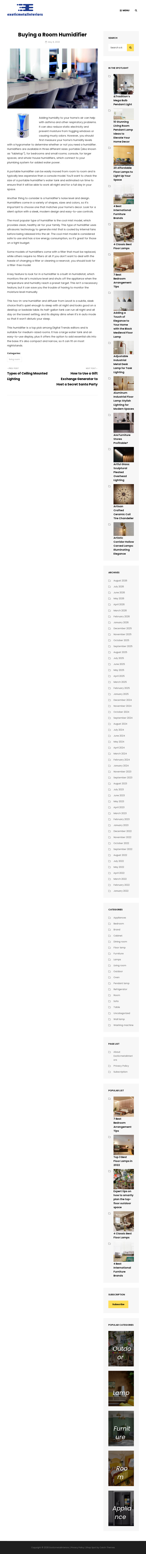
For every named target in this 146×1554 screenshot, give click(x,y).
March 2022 (120, 879)
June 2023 (119, 795)
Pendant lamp (121, 983)
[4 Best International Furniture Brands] (123, 194)
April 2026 (119, 604)
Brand (116, 929)
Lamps (117, 959)
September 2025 (122, 646)
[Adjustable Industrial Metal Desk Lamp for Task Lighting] (123, 347)
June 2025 (119, 664)
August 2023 (120, 783)
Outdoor (118, 971)
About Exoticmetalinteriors (123, 1056)
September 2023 (122, 777)
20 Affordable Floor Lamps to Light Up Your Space (123, 174)
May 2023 (118, 801)
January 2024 (121, 765)
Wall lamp (119, 1019)
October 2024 (121, 712)
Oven (116, 977)
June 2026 (119, 592)
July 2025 (118, 658)
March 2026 (120, 610)
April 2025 (119, 676)
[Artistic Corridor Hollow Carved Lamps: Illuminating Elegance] (123, 529)
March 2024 (120, 753)
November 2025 (122, 634)
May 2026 (118, 598)
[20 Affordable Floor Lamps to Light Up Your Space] (123, 156)
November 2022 (122, 837)
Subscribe (118, 1304)
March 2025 (120, 682)
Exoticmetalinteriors (59, 1547)
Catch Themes (107, 1547)
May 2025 (118, 670)
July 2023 (118, 789)
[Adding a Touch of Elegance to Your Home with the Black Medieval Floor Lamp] (123, 300)
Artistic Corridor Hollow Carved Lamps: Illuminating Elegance (123, 545)
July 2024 (118, 729)
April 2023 (118, 807)
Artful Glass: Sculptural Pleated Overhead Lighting (121, 472)
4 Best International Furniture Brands (122, 212)
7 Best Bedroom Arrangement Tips (122, 280)
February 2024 (121, 759)
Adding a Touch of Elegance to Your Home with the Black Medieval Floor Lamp (123, 324)
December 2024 (122, 700)
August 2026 (120, 580)
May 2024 (118, 741)
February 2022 (121, 885)
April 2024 (119, 747)
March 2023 (120, 813)
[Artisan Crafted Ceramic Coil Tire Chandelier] (123, 494)
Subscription (120, 1071)
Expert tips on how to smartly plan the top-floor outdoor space (123, 1199)
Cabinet (117, 935)
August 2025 (120, 652)
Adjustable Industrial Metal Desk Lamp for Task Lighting (122, 364)
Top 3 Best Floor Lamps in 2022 (122, 1161)
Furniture (118, 953)
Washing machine (123, 1025)
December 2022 (122, 831)
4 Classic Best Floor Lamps (122, 246)
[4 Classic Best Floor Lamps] (123, 232)
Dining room (120, 941)
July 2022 (118, 861)
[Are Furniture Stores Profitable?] (123, 423)
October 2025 (121, 640)
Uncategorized (121, 1013)
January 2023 (120, 825)
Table (116, 1007)
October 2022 (121, 843)
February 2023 (121, 819)
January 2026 (121, 622)
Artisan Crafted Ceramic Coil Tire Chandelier (123, 512)
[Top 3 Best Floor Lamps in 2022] (123, 1145)
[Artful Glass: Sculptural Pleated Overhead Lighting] (123, 454)
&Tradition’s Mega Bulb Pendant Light (122, 100)
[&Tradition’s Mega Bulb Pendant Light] (123, 84)
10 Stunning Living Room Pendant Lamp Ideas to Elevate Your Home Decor (123, 131)
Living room (14, 359)
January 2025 (121, 694)
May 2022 (118, 867)
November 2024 (122, 706)
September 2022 (122, 849)
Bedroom (118, 923)
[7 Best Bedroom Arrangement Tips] (123, 262)
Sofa (115, 1001)
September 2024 (123, 717)
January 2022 (120, 890)
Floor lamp (119, 947)
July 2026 (118, 586)
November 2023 (122, 771)
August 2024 (120, 723)
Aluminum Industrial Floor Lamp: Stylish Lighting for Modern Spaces (123, 400)
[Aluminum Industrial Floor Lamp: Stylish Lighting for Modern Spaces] (123, 383)
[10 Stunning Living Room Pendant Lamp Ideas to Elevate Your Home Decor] (123, 114)
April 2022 (118, 873)
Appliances (119, 917)
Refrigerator (120, 989)
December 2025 (122, 628)
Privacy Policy (121, 1065)
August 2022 (120, 855)
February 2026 (121, 616)
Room (116, 995)
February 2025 (121, 688)
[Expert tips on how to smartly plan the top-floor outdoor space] (123, 1179)
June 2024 (119, 735)
